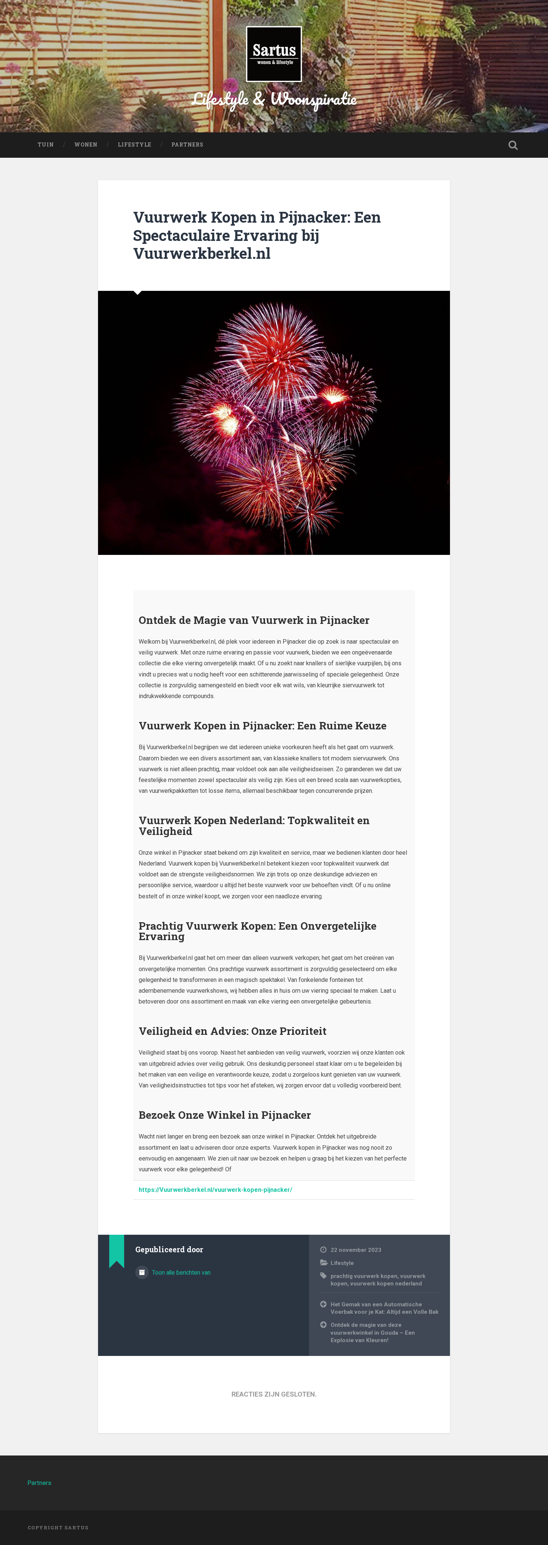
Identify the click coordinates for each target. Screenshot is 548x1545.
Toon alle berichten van (181, 1272)
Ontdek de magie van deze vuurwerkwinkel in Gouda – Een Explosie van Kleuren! (373, 1333)
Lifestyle (134, 144)
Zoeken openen (513, 145)
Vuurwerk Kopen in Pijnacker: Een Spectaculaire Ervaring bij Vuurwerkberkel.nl (257, 235)
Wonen (86, 144)
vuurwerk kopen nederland (386, 1283)
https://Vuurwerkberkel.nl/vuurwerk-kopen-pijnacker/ (215, 1189)
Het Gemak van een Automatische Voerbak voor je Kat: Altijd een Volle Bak (384, 1308)
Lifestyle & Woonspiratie (274, 98)
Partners (187, 144)
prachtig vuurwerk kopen (364, 1276)
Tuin (46, 144)
